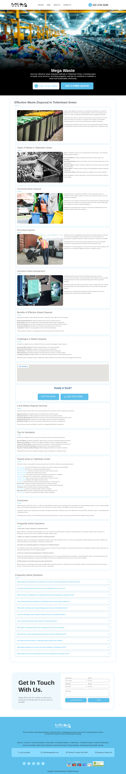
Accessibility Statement (62, 742)
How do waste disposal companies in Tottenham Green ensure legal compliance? (43, 601)
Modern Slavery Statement (44, 745)
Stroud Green (21, 485)
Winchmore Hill (21, 472)
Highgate (19, 476)
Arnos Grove (20, 488)
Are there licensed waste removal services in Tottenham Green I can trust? (41, 588)
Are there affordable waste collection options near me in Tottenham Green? (41, 614)
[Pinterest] (43, 763)
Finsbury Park (21, 479)
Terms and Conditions (38, 742)
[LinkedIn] (38, 763)
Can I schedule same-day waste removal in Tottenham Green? (37, 621)
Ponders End (21, 492)
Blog (48, 5)
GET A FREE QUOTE (77, 86)
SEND (99, 700)
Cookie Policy (74, 742)
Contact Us (67, 5)
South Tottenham (22, 470)
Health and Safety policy (101, 742)
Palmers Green (21, 478)
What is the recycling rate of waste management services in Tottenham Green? (42, 608)
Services (41, 5)
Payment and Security (60, 745)
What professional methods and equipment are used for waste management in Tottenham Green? (48, 582)
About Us (57, 5)
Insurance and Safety (29, 745)
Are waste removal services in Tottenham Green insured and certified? (40, 640)
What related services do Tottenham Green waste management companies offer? (43, 653)
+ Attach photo (76, 700)
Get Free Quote (48, 396)
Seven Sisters (21, 474)
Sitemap (100, 745)
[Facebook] (24, 763)
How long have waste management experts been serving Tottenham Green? (41, 634)
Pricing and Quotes (73, 745)
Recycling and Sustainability (88, 745)
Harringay (20, 481)
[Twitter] (29, 763)
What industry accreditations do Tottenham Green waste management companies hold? (45, 595)
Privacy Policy (50, 742)
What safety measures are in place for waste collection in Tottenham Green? (41, 647)
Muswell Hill (20, 469)
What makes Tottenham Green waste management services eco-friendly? (40, 627)
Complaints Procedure (86, 742)
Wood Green (20, 467)
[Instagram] (33, 763)
